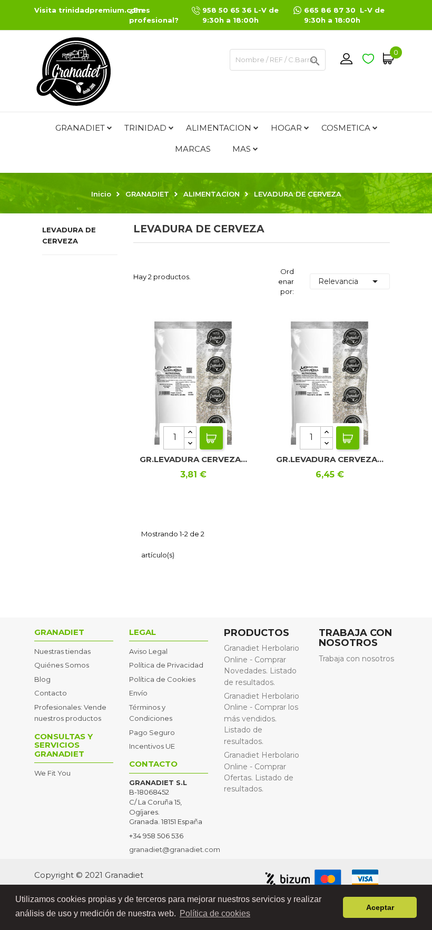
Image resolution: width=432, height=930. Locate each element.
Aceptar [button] (380, 907)
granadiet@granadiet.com (174, 849)
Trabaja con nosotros (356, 658)
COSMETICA (345, 128)
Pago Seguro (152, 732)
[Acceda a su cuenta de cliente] (346, 58)
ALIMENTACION (218, 128)
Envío (138, 693)
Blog (42, 679)
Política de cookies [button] (215, 913)
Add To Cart (211, 437)
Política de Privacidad (166, 665)
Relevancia (349, 281)
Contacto (50, 693)
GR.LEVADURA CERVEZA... (193, 459)
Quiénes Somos (61, 665)
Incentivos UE (152, 746)
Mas (241, 149)
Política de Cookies (162, 679)
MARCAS (193, 149)
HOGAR (286, 128)
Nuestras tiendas (62, 651)
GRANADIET (80, 128)
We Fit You (52, 773)
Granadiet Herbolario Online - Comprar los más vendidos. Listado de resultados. (261, 718)
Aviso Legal (148, 651)
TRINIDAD (145, 128)
